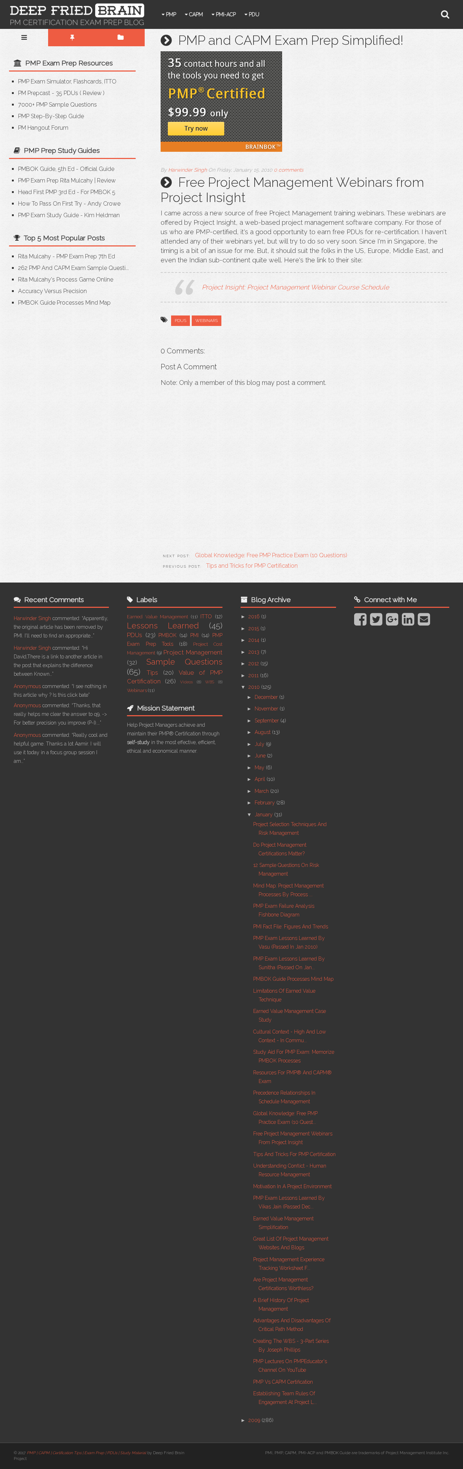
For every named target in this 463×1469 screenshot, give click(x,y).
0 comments (288, 170)
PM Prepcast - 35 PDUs (48, 93)
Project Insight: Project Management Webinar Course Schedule (295, 287)
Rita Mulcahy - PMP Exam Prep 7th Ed (66, 256)
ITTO (206, 616)
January (264, 814)
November (267, 709)
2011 (254, 675)
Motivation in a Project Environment (292, 1186)
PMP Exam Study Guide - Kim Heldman (69, 215)
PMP (170, 14)
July (260, 744)
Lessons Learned (163, 625)
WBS (209, 681)
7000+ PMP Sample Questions (57, 104)
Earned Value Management (157, 616)
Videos (186, 681)
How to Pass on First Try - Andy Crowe (69, 203)
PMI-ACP (225, 14)
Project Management (192, 652)
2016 (255, 616)
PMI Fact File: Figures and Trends (290, 926)
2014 (255, 640)
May (260, 767)
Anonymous (27, 686)
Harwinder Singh (32, 618)
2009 (255, 1420)
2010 (255, 687)
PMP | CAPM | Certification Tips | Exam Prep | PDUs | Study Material (86, 1453)
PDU (253, 14)
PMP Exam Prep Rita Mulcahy (55, 180)
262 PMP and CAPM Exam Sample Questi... (73, 268)
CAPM (195, 14)
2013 (255, 652)
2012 (254, 663)
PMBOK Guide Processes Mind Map (64, 302)
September (267, 720)
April (261, 779)
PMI (194, 635)
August (263, 732)
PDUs (180, 320)
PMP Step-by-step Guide (51, 116)
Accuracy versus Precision (52, 291)
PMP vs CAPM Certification (283, 1382)
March (262, 791)
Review (92, 93)
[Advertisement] (70, 368)
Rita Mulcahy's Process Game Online (65, 279)
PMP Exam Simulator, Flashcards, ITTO (67, 81)
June (261, 756)
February (265, 803)
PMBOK (167, 635)
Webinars (206, 320)
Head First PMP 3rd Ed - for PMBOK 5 (66, 192)
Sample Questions (184, 661)
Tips (152, 672)
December (267, 697)
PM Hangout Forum (43, 127)
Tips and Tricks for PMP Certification (294, 1154)
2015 (254, 628)
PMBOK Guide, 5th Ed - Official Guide (66, 169)
